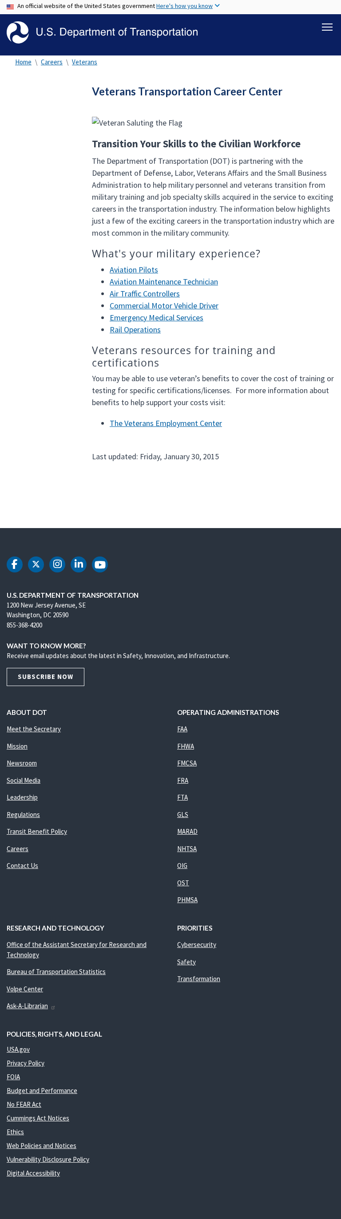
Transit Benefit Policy (37, 831)
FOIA (13, 1077)
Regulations (23, 814)
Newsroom (22, 763)
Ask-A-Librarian (27, 1006)
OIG (182, 865)
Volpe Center (25, 989)
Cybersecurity (196, 944)
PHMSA (187, 900)
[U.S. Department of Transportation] (102, 32)
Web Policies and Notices (41, 1145)
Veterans (84, 62)
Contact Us (22, 865)
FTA (182, 797)
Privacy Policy (25, 1063)
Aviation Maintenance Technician (164, 281)
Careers (52, 62)
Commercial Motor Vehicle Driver (164, 305)
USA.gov (18, 1049)
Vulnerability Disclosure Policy (48, 1159)
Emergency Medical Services (156, 317)
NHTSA (187, 848)
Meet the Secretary (34, 729)
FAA (182, 729)
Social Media (23, 780)
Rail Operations (135, 329)
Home (23, 62)
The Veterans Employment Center (166, 423)
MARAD (187, 831)
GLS (182, 814)
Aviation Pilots (134, 269)
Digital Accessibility (33, 1173)
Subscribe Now (45, 676)
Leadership (22, 797)
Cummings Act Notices (38, 1118)
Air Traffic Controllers (145, 293)
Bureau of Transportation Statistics (56, 971)
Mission (17, 746)
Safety (186, 962)
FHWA (185, 746)
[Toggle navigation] (327, 27)
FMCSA (187, 763)
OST (183, 883)
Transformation (198, 978)
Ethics (15, 1132)
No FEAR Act (24, 1104)
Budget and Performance (42, 1090)
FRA (182, 780)
